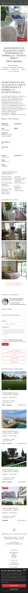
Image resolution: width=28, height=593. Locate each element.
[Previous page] (3, 380)
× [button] (26, 570)
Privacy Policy (12, 582)
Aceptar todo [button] (14, 585)
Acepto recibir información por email (14, 341)
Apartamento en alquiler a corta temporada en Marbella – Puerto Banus (14, 395)
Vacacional (14, 562)
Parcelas (14, 557)
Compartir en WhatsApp (14, 351)
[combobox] (5, 324)
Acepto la (12, 339)
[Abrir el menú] (25, 3)
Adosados (14, 555)
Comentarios (5, 327)
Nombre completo (7, 309)
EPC (14, 354)
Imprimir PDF (14, 358)
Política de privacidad (15, 339)
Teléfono (4, 321)
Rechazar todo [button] (14, 589)
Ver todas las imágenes (14, 284)
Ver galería (21, 39)
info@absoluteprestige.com (14, 544)
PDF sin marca (14, 362)
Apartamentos (14, 552)
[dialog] (14, 580)
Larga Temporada (14, 564)
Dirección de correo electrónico (11, 315)
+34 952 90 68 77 (15, 302)
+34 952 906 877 (14, 542)
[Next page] (24, 380)
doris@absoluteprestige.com (18, 304)
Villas (14, 554)
